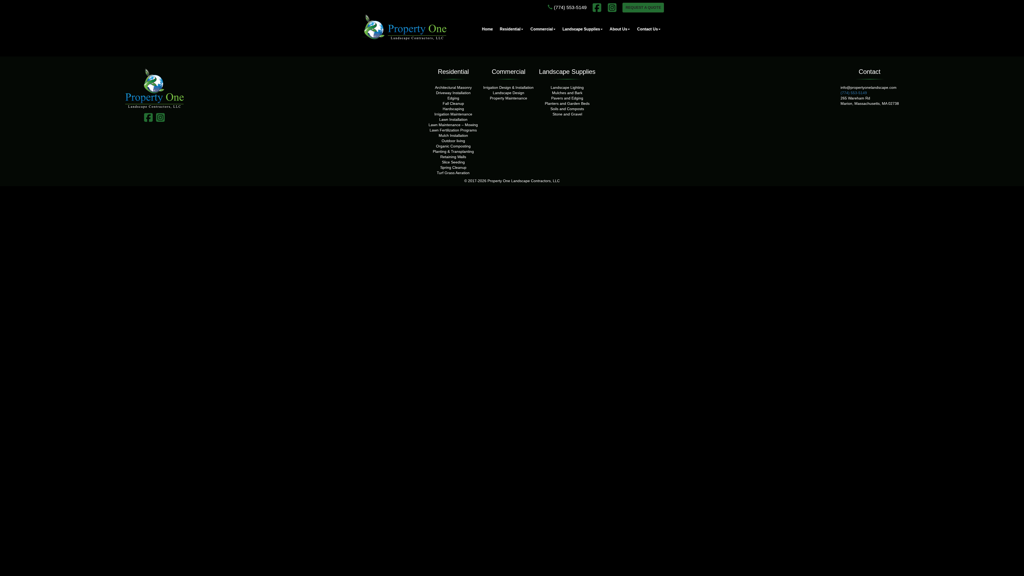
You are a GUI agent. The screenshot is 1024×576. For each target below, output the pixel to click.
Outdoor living (453, 141)
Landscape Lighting (567, 87)
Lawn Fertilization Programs (453, 130)
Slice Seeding (453, 162)
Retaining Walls (453, 157)
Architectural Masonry (453, 87)
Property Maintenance (508, 98)
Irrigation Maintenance (453, 114)
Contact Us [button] (647, 29)
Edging (453, 98)
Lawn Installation (453, 119)
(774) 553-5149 (570, 7)
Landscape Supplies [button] (581, 29)
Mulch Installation (453, 135)
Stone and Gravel (567, 114)
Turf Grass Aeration (453, 173)
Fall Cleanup (453, 103)
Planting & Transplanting (453, 151)
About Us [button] (618, 29)
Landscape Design (508, 93)
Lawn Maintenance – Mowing (453, 125)
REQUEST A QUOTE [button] (643, 7)
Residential (453, 71)
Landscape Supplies (567, 71)
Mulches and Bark (567, 93)
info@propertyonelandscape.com (869, 87)
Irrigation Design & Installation (508, 87)
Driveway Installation (453, 93)
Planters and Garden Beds (567, 103)
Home (487, 29)
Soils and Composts (567, 109)
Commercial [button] (541, 29)
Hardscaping (453, 109)
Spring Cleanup (453, 167)
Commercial (508, 71)
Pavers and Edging (567, 98)
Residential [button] (510, 29)
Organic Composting (453, 146)
